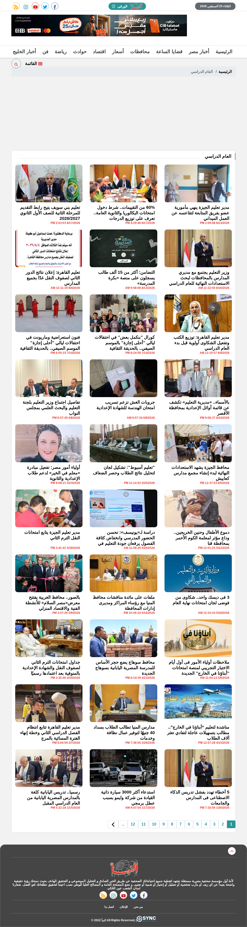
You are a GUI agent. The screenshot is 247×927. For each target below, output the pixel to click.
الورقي (122, 6)
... (123, 824)
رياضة (61, 51)
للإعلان (124, 906)
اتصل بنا (109, 906)
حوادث (80, 51)
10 (154, 824)
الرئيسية (224, 51)
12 (133, 824)
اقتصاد (99, 51)
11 (143, 824)
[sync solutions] (146, 920)
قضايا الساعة (169, 51)
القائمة (31, 63)
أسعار (118, 51)
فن (45, 51)
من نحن (138, 906)
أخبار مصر (199, 51)
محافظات (140, 51)
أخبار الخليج (24, 51)
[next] (113, 824)
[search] (16, 63)
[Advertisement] (123, 114)
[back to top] (232, 851)
